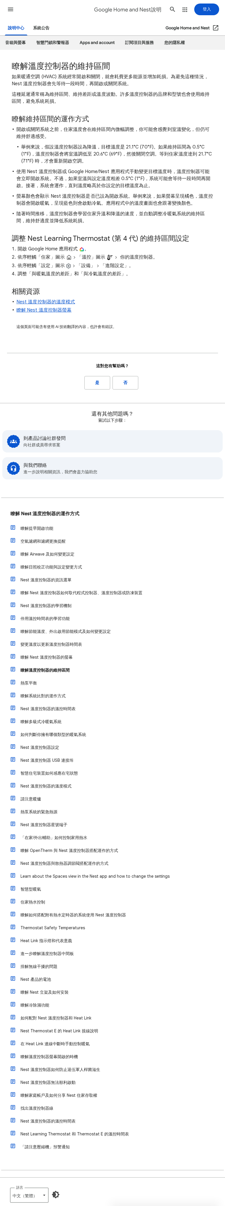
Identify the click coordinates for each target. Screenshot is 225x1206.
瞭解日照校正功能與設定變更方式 (51, 567)
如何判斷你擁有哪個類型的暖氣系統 (53, 734)
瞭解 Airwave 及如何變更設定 (47, 554)
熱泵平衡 (29, 683)
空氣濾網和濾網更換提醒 (43, 541)
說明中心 (16, 27)
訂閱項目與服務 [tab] (139, 42)
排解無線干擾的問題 (39, 966)
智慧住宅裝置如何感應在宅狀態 (49, 773)
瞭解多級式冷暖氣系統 (41, 721)
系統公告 (41, 27)
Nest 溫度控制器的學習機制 (46, 605)
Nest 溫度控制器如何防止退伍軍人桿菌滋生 (60, 1069)
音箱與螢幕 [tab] (15, 42)
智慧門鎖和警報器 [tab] (52, 42)
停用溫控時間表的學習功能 (45, 618)
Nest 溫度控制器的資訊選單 (46, 579)
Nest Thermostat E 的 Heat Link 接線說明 (59, 1031)
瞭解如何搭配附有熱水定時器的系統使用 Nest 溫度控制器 (73, 915)
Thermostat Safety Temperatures (53, 927)
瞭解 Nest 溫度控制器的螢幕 (47, 657)
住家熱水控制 (33, 902)
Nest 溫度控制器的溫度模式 (45, 302)
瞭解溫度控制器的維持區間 (45, 670)
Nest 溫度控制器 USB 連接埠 (47, 760)
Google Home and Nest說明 (127, 9)
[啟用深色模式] (56, 1195)
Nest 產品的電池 (36, 979)
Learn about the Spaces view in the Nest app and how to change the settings (95, 876)
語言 (19, 1187)
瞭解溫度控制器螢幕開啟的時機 (49, 1056)
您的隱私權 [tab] (174, 42)
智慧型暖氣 (31, 889)
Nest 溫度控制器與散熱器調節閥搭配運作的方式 (64, 863)
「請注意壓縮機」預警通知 (45, 1146)
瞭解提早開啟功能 (37, 528)
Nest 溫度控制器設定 (40, 747)
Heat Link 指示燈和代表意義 (46, 940)
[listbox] (29, 1195)
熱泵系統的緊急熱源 (39, 811)
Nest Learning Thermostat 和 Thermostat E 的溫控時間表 (75, 1134)
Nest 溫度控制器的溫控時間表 (48, 708)
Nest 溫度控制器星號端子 (44, 824)
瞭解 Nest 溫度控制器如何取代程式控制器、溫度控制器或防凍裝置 (81, 592)
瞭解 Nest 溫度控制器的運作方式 (45, 514)
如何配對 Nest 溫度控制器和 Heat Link (56, 1018)
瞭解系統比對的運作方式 (43, 695)
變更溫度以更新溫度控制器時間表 (51, 644)
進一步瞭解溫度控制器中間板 (47, 953)
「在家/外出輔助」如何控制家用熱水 (54, 837)
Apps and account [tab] (97, 42)
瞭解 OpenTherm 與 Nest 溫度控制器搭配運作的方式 (69, 850)
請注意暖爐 (31, 799)
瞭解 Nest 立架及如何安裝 (45, 992)
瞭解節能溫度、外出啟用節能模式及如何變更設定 (66, 631)
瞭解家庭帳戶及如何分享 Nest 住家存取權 (59, 1095)
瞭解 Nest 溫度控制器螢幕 (43, 310)
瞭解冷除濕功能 (35, 1005)
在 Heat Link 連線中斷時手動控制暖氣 (55, 1043)
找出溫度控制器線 (37, 1108)
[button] (11, 9)
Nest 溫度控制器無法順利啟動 (48, 1082)
